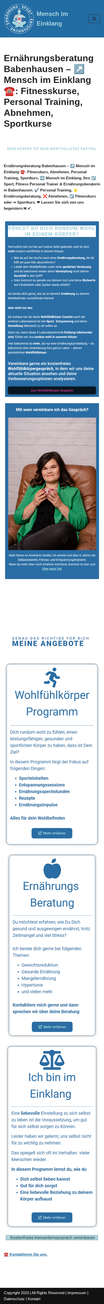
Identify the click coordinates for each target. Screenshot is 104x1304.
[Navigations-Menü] (94, 18)
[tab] (54, 610)
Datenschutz (14, 1299)
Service (28, 621)
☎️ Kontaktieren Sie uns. (25, 1254)
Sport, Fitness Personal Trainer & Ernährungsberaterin (40, 611)
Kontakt (34, 1299)
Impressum (76, 1293)
